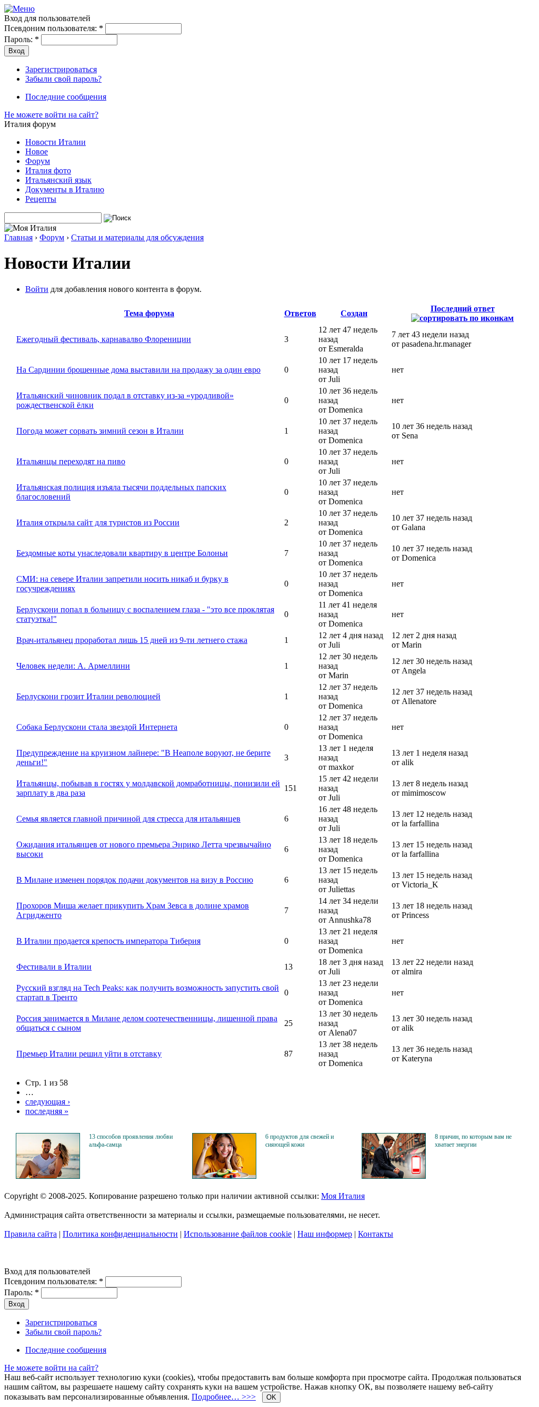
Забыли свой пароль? (63, 78)
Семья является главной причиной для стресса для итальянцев (128, 818)
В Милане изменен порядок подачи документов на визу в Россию (134, 879)
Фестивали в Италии (54, 966)
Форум (37, 161)
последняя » (46, 1111)
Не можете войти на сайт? (51, 114)
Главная (18, 237)
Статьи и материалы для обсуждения (137, 237)
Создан (354, 313)
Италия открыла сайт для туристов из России (97, 522)
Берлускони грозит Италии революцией (88, 696)
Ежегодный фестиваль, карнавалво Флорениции (103, 339)
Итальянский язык (58, 179)
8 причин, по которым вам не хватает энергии (473, 1140)
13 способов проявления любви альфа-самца (131, 1140)
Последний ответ (463, 308)
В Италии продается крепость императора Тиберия (108, 940)
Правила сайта (30, 1233)
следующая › (47, 1101)
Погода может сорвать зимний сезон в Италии (100, 430)
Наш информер (324, 1233)
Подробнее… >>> (224, 1396)
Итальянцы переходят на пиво (70, 461)
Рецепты (40, 198)
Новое (36, 151)
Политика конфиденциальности (120, 1233)
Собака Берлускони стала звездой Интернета (96, 726)
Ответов (300, 313)
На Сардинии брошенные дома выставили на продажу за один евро (138, 369)
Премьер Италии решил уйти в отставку (89, 1053)
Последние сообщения (65, 96)
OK (271, 1397)
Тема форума (149, 313)
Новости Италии (55, 142)
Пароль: (21, 39)
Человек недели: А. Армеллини (73, 665)
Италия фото (48, 170)
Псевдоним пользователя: (53, 28)
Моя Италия (343, 1195)
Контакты (375, 1233)
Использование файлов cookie (238, 1233)
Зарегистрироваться (61, 69)
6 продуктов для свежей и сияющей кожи (299, 1140)
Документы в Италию (64, 189)
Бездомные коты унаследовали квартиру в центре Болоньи (122, 553)
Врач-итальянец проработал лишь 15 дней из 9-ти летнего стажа (131, 640)
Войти (36, 289)
